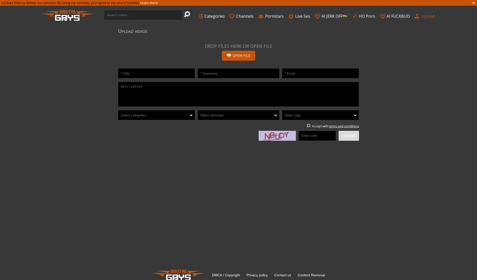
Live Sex (302, 16)
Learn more (149, 2)
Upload (427, 16)
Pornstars (274, 16)
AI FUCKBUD (398, 16)
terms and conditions (344, 126)
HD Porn (366, 16)
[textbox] (156, 115)
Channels (244, 16)
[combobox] (156, 115)
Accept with (335, 126)
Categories (214, 16)
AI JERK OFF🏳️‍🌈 (334, 16)
